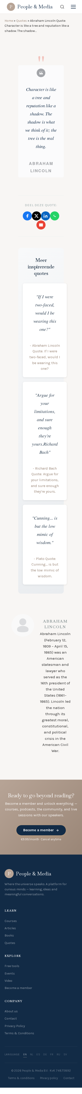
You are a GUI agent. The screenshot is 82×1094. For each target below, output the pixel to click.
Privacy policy (49, 1078)
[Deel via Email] (41, 224)
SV (65, 1054)
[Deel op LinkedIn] (45, 215)
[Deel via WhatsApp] (54, 215)
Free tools (12, 966)
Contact (11, 1018)
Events (10, 973)
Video (8, 981)
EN (25, 1054)
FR (51, 1054)
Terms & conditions (21, 1078)
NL (31, 1054)
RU (58, 1054)
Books (9, 935)
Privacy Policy (15, 1026)
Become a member (38, 830)
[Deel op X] (36, 215)
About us (11, 1011)
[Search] (62, 7)
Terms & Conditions (19, 1033)
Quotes (21, 21)
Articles (10, 928)
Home (9, 21)
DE (45, 1054)
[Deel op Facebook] (27, 215)
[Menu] (73, 6)
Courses (11, 921)
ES (38, 1054)
